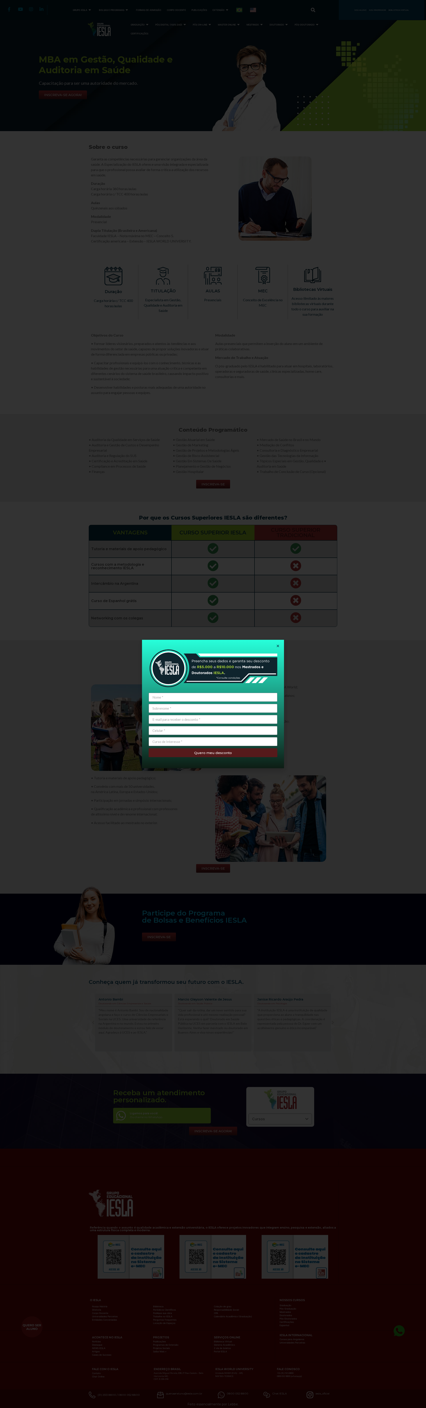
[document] (213, 704)
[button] (278, 646)
